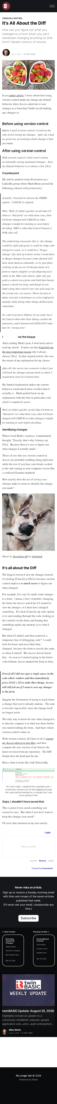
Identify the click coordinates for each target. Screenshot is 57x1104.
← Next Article (8, 932)
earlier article (16, 95)
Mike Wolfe (18, 50)
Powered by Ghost (28, 1079)
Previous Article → (41, 932)
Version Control (12, 18)
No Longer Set (24, 1075)
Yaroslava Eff (20, 556)
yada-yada (11, 336)
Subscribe (28, 918)
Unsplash (37, 556)
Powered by (42, 868)
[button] (52, 6)
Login (48, 832)
